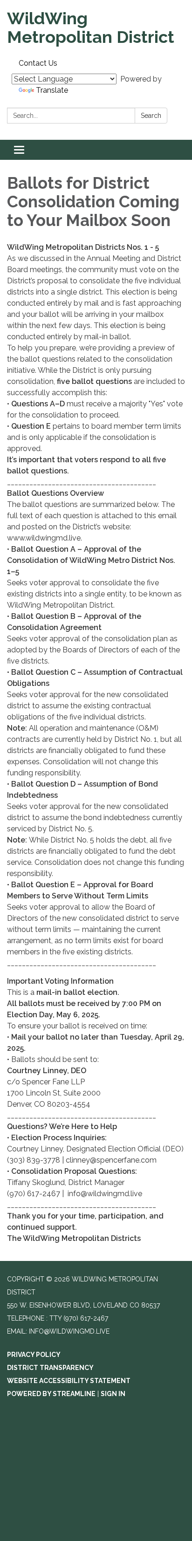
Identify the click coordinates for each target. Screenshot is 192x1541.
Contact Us (38, 63)
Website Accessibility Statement (68, 1380)
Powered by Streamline (51, 1393)
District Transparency (50, 1367)
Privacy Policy (34, 1354)
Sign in (113, 1393)
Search (151, 115)
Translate (52, 90)
